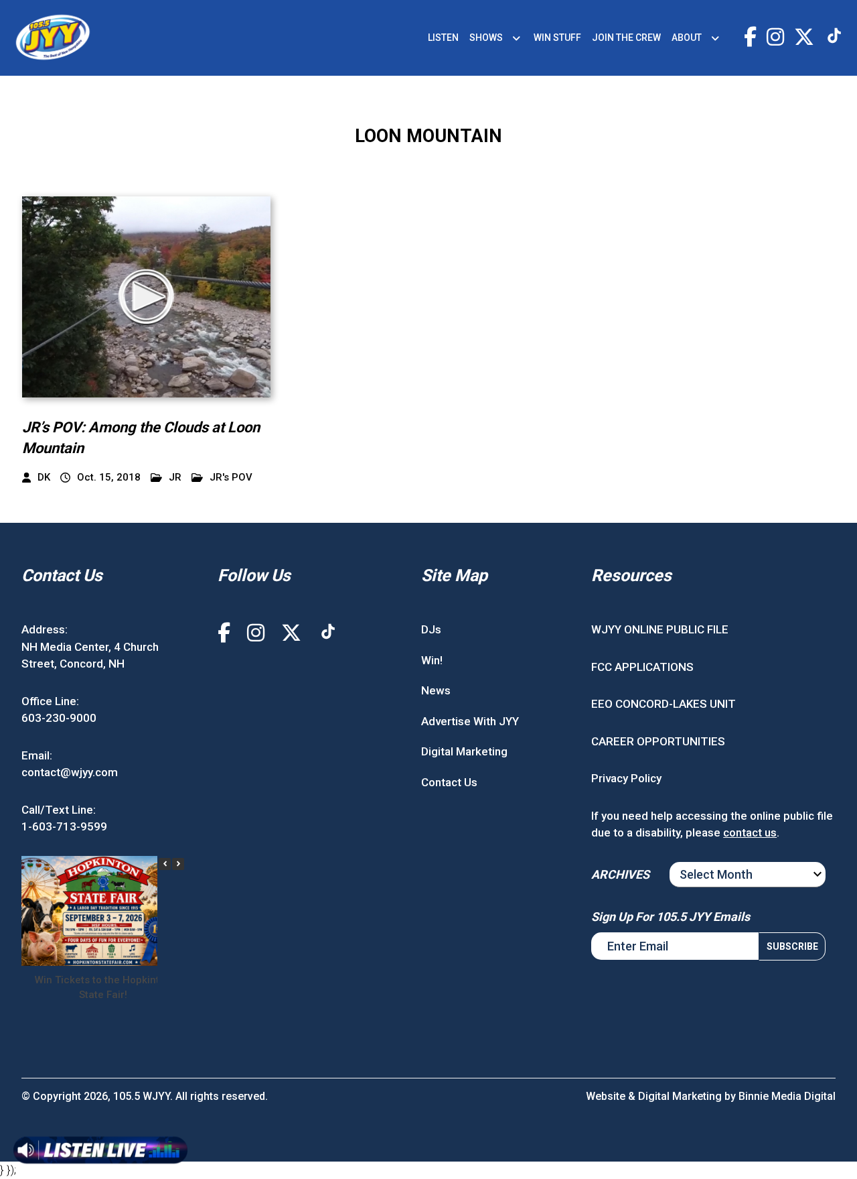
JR (175, 478)
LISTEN (443, 37)
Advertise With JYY (470, 721)
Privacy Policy (626, 778)
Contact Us (449, 782)
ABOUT (687, 37)
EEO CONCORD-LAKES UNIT (663, 703)
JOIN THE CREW (626, 37)
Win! (432, 660)
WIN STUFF (557, 37)
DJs (431, 629)
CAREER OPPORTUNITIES (658, 741)
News (436, 690)
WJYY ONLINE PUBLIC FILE (659, 629)
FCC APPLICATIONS (642, 667)
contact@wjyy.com (69, 772)
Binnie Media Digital (787, 1096)
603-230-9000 (58, 718)
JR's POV (231, 478)
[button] (178, 864)
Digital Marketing (464, 751)
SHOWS (486, 37)
